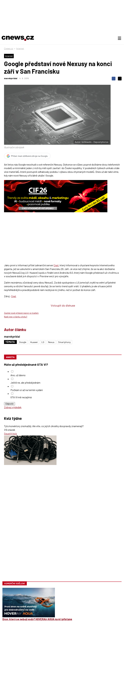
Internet (20, 48)
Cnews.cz (8, 48)
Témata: (10, 342)
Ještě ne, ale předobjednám (25, 382)
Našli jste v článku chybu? (15, 316)
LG (42, 342)
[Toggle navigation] (119, 38)
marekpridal (10, 78)
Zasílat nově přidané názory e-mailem (21, 313)
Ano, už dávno (18, 375)
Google (22, 342)
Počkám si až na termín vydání (26, 389)
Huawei (34, 342)
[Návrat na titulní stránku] (18, 38)
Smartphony (64, 342)
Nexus (51, 342)
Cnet (56, 265)
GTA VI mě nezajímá (21, 397)
